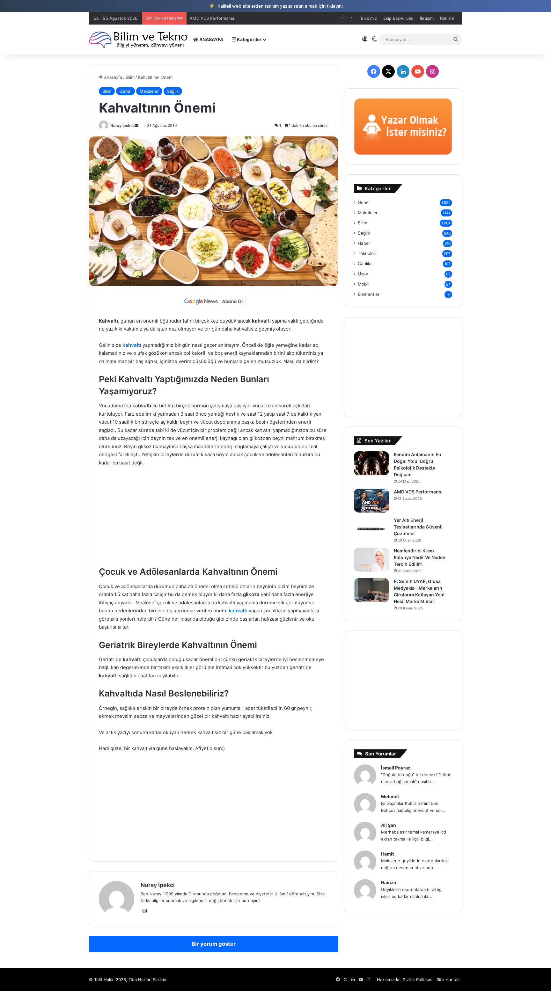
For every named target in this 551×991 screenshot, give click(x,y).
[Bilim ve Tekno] (139, 39)
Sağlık (173, 91)
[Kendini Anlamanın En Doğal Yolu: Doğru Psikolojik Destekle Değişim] (371, 463)
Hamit (387, 853)
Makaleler (149, 91)
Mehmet (390, 796)
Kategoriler (248, 39)
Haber (364, 243)
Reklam (447, 18)
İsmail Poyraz (395, 767)
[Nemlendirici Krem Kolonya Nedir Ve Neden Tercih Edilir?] (371, 560)
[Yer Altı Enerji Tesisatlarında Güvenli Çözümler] (371, 529)
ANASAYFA (210, 39)
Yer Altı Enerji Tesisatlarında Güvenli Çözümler (235, 18)
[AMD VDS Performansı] (371, 501)
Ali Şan (388, 825)
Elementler (368, 294)
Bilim (130, 77)
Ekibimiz (369, 18)
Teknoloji (367, 253)
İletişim (427, 18)
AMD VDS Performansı (418, 491)
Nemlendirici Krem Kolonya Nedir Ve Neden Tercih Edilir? (419, 557)
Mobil (363, 284)
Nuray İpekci (122, 125)
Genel (125, 91)
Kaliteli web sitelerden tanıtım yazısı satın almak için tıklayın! (276, 6)
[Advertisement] (213, 519)
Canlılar (365, 263)
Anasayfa (112, 77)
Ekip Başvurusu (398, 18)
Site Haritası (448, 979)
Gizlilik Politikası (417, 979)
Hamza (388, 882)
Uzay (363, 273)
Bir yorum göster (214, 944)
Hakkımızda (388, 979)
